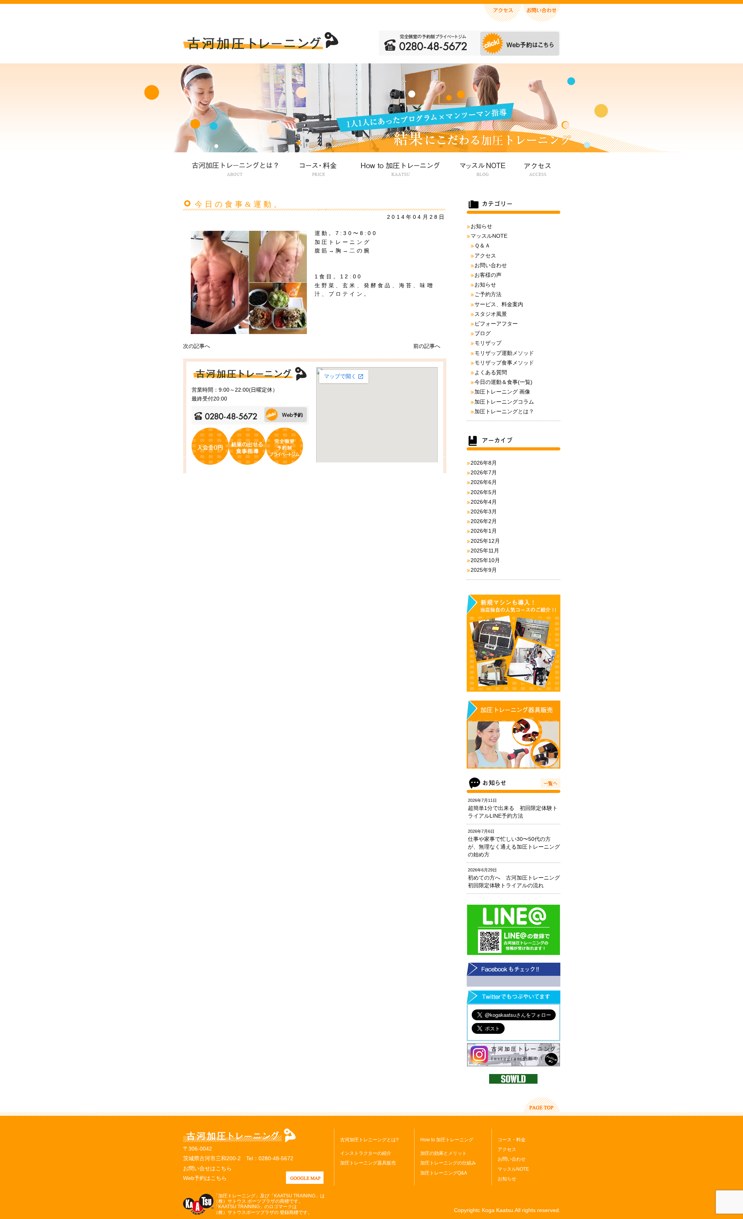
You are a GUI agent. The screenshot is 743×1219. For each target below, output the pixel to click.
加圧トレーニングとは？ (504, 411)
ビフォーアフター (496, 324)
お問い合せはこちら (207, 1168)
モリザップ (488, 343)
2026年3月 (484, 511)
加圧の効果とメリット (443, 1153)
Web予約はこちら (205, 1178)
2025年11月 (485, 550)
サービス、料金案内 (498, 304)
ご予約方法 (488, 294)
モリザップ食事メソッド (504, 363)
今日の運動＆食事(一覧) (503, 382)
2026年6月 (484, 482)
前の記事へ (426, 346)
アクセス (537, 167)
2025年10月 (485, 560)
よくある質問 (490, 372)
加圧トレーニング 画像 (502, 392)
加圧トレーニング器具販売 (368, 1163)
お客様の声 (488, 275)
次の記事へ (196, 346)
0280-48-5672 (276, 1158)
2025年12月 (485, 541)
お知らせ (481, 226)
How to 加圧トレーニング (399, 167)
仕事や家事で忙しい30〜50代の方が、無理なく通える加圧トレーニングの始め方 (514, 847)
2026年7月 (484, 472)
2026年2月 (484, 521)
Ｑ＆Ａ (482, 245)
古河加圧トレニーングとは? (369, 1139)
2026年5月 (484, 492)
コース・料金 (318, 167)
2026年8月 (484, 463)
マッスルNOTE (482, 167)
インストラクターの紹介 (365, 1153)
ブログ (482, 333)
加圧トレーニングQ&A (443, 1173)
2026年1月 (484, 531)
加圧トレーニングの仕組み (448, 1163)
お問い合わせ (490, 265)
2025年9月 (484, 570)
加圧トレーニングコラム (504, 402)
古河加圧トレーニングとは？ (235, 167)
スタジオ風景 (490, 314)
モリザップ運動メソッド (504, 353)
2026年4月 (484, 502)
